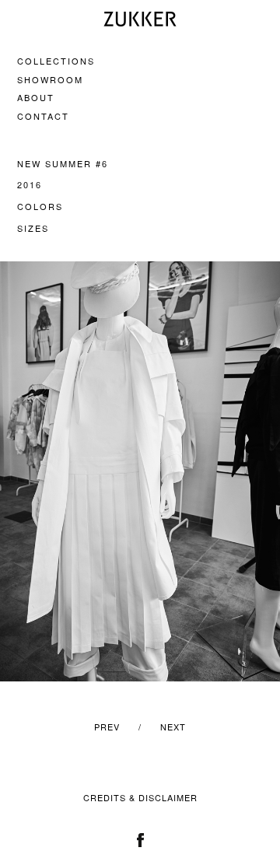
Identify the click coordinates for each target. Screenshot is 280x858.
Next (173, 726)
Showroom (50, 79)
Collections (56, 60)
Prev (107, 726)
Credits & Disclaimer (140, 797)
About (35, 97)
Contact (43, 116)
